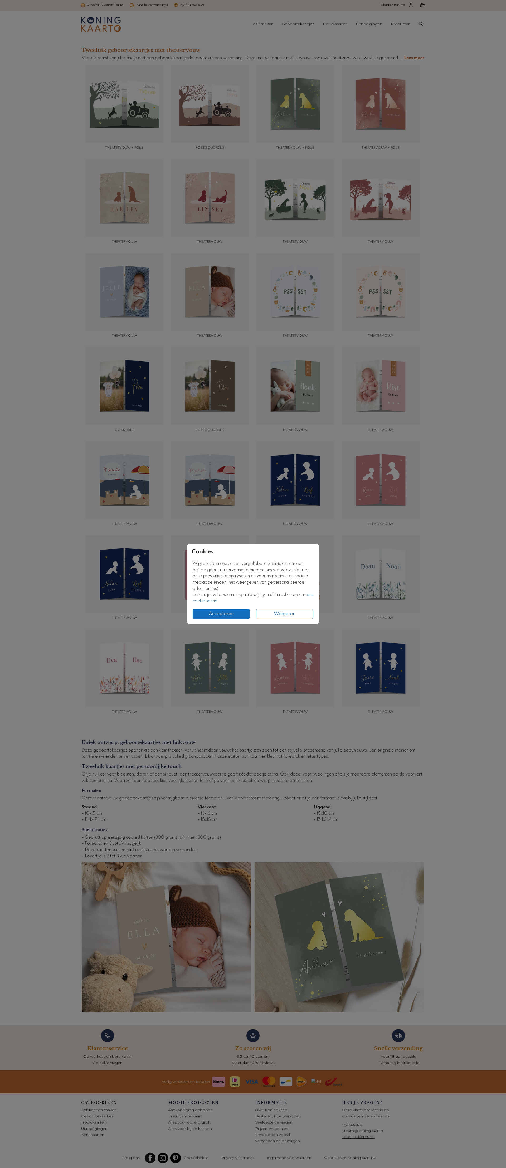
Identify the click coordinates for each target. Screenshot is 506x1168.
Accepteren (221, 614)
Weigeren (285, 614)
